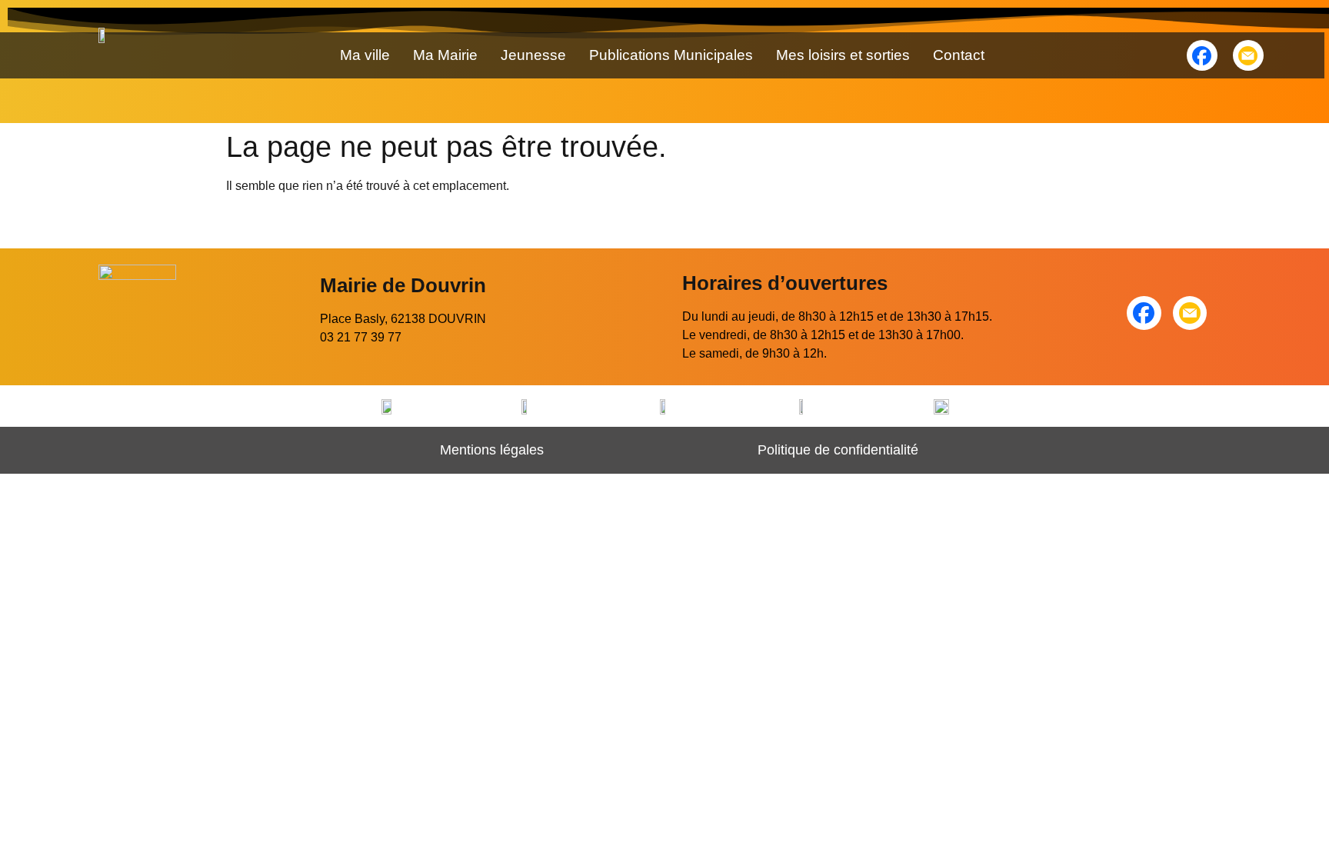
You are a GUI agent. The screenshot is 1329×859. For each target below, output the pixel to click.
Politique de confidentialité (838, 450)
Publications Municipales (671, 55)
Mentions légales (492, 450)
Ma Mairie (445, 55)
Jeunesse (533, 55)
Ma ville (365, 55)
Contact (958, 55)
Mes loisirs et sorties (843, 55)
